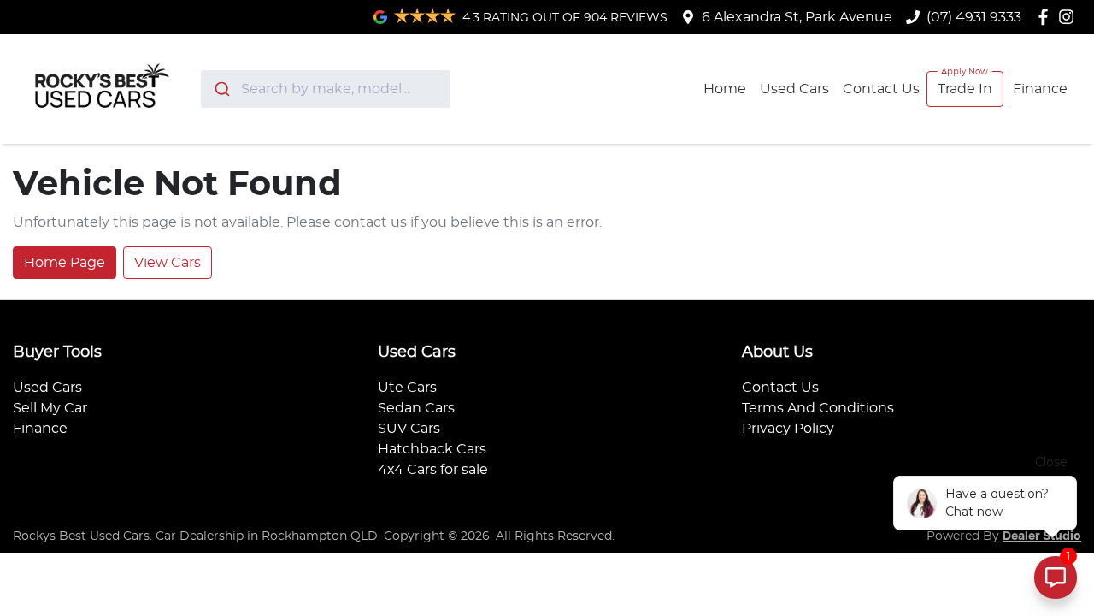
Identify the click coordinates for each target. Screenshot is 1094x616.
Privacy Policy (788, 428)
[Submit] (221, 89)
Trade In (965, 89)
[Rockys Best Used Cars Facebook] (1046, 17)
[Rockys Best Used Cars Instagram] (1069, 17)
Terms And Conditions (818, 408)
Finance (1040, 89)
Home (724, 89)
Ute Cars (407, 387)
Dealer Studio (1042, 536)
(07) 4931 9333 (973, 17)
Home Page (64, 263)
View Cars (167, 263)
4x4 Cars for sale (433, 470)
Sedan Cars (416, 408)
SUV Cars (409, 428)
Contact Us (881, 89)
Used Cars (794, 89)
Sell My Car (50, 408)
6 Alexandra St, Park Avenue (797, 17)
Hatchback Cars (432, 449)
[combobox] (326, 89)
